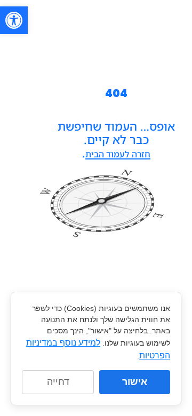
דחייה (58, 382)
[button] (14, 20)
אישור (134, 382)
